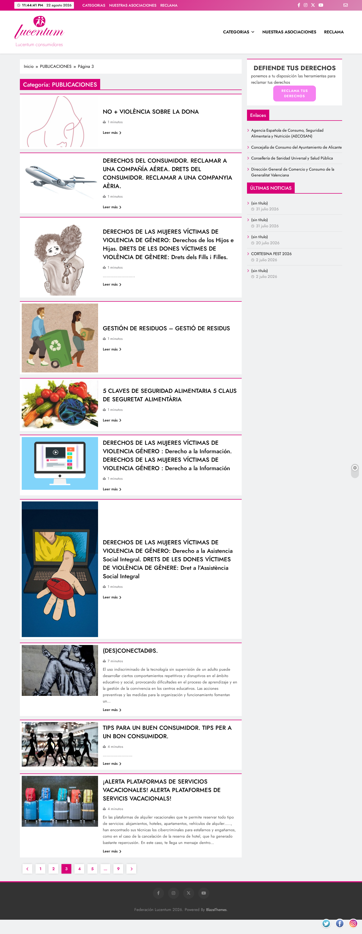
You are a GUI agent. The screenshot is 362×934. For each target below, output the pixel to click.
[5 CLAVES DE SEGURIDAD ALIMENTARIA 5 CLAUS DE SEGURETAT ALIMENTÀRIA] (60, 404)
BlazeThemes (216, 909)
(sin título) (259, 203)
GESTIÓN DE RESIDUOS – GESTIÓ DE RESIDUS (166, 328)
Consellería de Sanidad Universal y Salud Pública (292, 158)
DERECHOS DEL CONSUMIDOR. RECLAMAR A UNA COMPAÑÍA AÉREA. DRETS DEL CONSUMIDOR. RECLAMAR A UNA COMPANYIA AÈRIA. (167, 173)
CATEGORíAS (93, 5)
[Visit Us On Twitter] (326, 930)
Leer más (110, 132)
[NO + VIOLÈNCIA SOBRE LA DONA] (60, 121)
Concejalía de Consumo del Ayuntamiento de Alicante (296, 147)
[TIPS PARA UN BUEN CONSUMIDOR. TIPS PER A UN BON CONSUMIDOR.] (60, 744)
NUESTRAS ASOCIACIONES (132, 5)
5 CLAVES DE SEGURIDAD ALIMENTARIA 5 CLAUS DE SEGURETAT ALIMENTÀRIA (170, 394)
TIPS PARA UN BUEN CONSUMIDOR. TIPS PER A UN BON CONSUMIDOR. (167, 731)
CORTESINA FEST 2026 (271, 254)
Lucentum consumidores (39, 44)
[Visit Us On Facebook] (339, 930)
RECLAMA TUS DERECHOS (294, 93)
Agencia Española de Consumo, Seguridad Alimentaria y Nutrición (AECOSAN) (287, 133)
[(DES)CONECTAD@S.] (60, 670)
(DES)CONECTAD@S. (130, 650)
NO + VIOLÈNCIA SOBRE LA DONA (151, 111)
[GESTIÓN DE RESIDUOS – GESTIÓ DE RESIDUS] (60, 338)
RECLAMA (169, 5)
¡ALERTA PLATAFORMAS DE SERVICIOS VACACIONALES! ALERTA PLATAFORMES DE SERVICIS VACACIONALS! (162, 790)
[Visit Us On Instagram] (353, 930)
